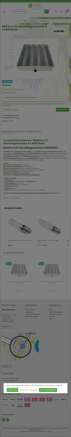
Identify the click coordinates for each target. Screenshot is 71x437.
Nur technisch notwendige (28, 390)
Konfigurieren (12, 390)
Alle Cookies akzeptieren (48, 390)
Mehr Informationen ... (14, 387)
